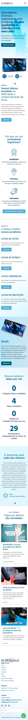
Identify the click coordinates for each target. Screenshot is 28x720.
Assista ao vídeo (8, 45)
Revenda (3, 672)
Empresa (3, 668)
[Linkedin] (9, 706)
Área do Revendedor (7, 679)
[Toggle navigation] (25, 3)
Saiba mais (6, 120)
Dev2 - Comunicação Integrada (18, 717)
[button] (13, 84)
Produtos (3, 670)
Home (3, 666)
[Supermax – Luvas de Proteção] (7, 3)
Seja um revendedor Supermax (14, 211)
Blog (2, 674)
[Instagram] (5, 706)
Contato (3, 676)
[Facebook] (2, 706)
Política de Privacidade (7, 681)
